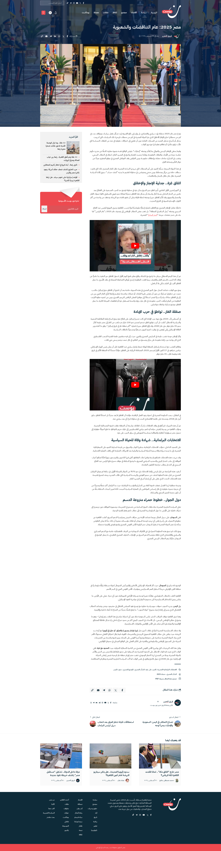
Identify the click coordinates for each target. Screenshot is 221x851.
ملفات (105, 12)
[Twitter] (80, 3)
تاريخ (95, 817)
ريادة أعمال (78, 813)
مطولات (66, 808)
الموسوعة (65, 826)
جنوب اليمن (117, 669)
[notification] (55, 12)
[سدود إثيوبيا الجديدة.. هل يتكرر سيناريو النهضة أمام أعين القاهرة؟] (110, 756)
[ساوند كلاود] (96, 703)
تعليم (95, 826)
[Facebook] (83, 3)
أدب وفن (79, 808)
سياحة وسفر (78, 817)
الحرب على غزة (151, 669)
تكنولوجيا (94, 830)
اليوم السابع (152, 215)
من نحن (52, 800)
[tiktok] (133, 815)
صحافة (80, 804)
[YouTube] (77, 3)
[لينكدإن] (99, 703)
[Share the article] (67, 36)
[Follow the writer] (158, 701)
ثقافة (115, 12)
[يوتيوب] (105, 703)
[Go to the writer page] (177, 702)
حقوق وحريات (92, 808)
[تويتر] (108, 703)
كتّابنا (53, 804)
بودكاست (85, 12)
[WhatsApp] (91, 703)
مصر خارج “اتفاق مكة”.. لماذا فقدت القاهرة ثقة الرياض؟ (162, 773)
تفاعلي (66, 821)
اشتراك (44, 209)
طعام (80, 826)
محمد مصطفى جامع (166, 780)
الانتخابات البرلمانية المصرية (167, 669)
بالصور (66, 830)
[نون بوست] (171, 12)
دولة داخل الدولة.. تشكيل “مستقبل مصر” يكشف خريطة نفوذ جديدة (63, 773)
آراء (96, 813)
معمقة (96, 12)
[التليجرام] (93, 703)
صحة (80, 830)
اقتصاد (134, 12)
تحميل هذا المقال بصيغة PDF (166, 678)
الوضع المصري (128, 669)
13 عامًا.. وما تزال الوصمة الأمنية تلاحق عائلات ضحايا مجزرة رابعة (55, 145)
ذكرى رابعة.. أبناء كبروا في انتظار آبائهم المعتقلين (60, 164)
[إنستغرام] (102, 703)
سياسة (144, 12)
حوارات (66, 813)
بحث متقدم (51, 817)
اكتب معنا (51, 808)
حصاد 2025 (161, 674)
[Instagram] (73, 3)
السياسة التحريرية (49, 813)
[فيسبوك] (111, 703)
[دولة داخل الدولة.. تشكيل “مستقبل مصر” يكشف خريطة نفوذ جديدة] (61, 756)
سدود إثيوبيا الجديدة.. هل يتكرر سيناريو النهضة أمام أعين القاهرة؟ (111, 773)
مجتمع (124, 12)
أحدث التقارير (64, 800)
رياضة (95, 821)
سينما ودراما (78, 821)
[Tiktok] (67, 3)
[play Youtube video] (135, 245)
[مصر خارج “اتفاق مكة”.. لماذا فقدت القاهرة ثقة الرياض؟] (160, 756)
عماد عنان (121, 780)
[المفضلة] (43, 13)
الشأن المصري (140, 669)
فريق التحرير (167, 36)
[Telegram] (70, 3)
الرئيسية (154, 12)
